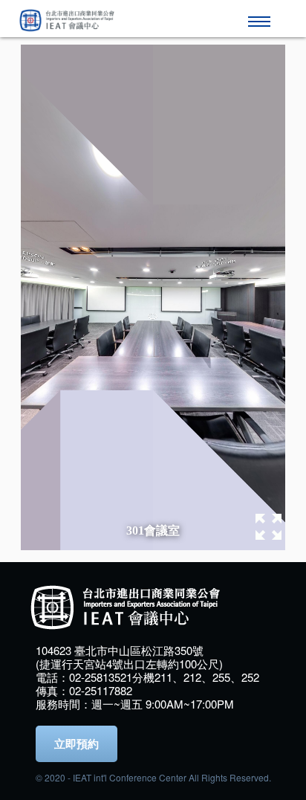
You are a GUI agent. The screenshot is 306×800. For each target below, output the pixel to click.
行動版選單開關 (261, 15)
